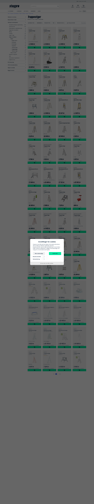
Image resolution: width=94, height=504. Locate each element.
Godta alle (55, 253)
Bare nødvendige (39, 253)
